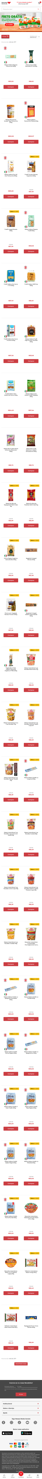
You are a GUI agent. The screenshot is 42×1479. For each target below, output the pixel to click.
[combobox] (21, 9)
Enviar (21, 1394)
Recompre (29, 1477)
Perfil (38, 1477)
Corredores (21, 1477)
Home (4, 1477)
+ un (10, 92)
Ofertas (12, 1477)
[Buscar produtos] (38, 9)
